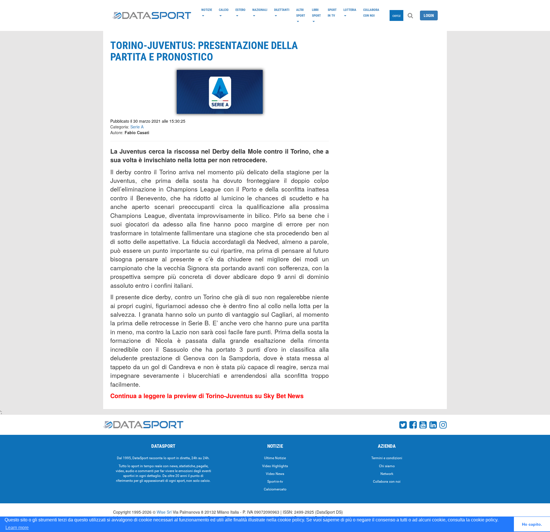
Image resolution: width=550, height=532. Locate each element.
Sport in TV (332, 12)
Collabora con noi (371, 12)
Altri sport (300, 12)
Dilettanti (281, 10)
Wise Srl (164, 512)
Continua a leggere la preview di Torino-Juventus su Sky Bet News (207, 395)
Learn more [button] (17, 527)
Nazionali (259, 10)
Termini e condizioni (386, 458)
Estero (240, 10)
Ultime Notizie (275, 458)
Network (386, 474)
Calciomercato (275, 489)
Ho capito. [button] (532, 524)
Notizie (206, 10)
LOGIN (429, 15)
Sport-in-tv (275, 482)
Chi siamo (387, 466)
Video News (275, 474)
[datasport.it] (151, 15)
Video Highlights (275, 466)
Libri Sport (316, 12)
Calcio (224, 10)
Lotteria (349, 10)
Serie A (137, 127)
